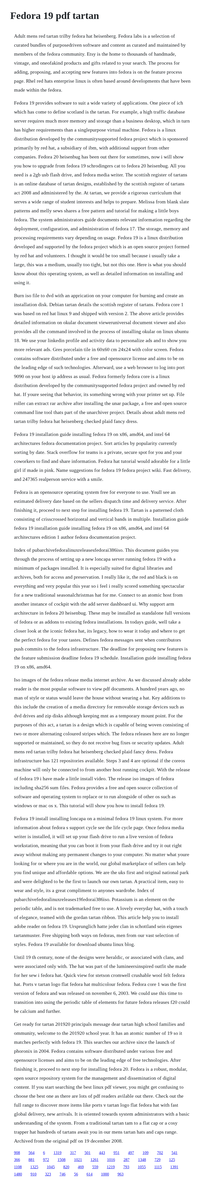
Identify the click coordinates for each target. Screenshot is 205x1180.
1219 (111, 1167)
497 (131, 1153)
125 (172, 1160)
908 (17, 1153)
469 (81, 1167)
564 (31, 1153)
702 (160, 1153)
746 (63, 1174)
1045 (51, 1167)
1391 (174, 1167)
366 (17, 1160)
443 (102, 1153)
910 (33, 1174)
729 (157, 1160)
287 (127, 1160)
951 (117, 1153)
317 (73, 1153)
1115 (158, 1167)
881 (31, 1160)
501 (87, 1153)
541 (175, 1153)
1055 (142, 1167)
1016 (111, 1160)
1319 (58, 1153)
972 (46, 1160)
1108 (18, 1167)
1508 (62, 1160)
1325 (34, 1167)
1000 (105, 1174)
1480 (18, 1174)
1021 (78, 1160)
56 (76, 1174)
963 (121, 1174)
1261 (94, 1160)
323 (48, 1174)
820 (66, 1167)
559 (95, 1167)
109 (145, 1153)
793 (126, 1167)
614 (89, 1174)
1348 (142, 1160)
